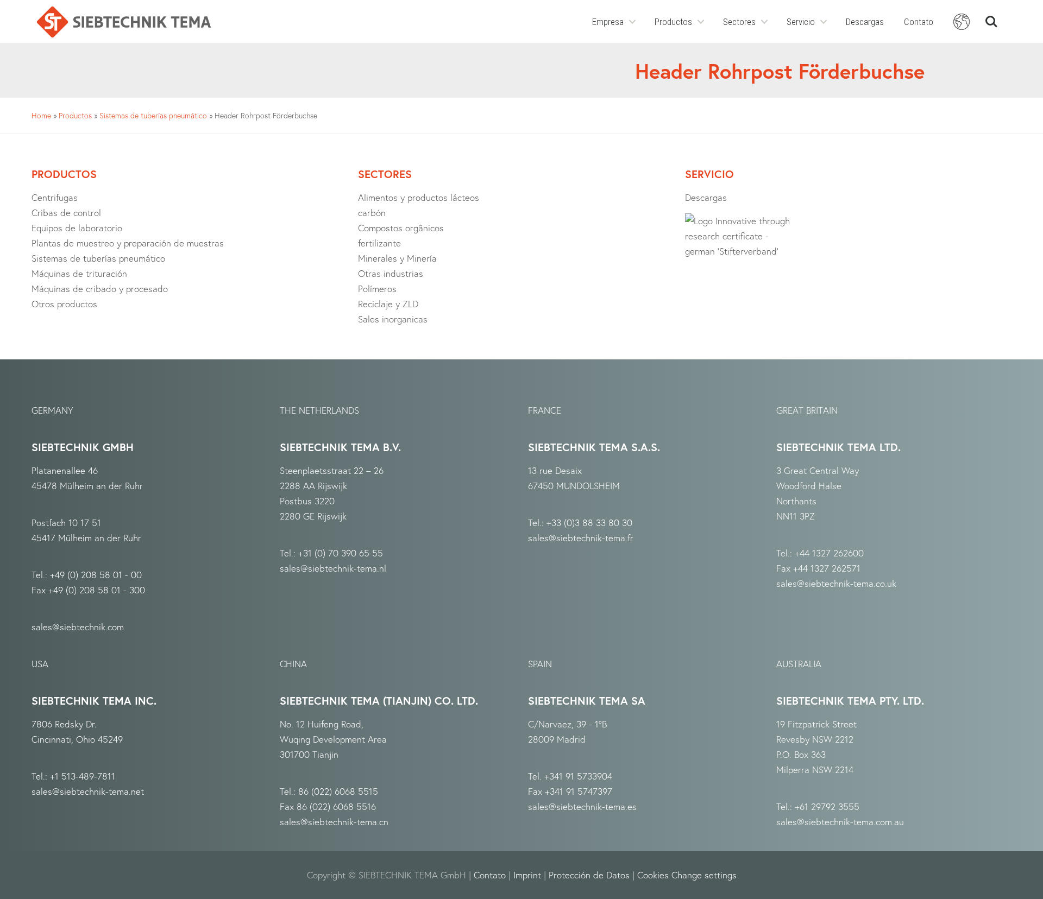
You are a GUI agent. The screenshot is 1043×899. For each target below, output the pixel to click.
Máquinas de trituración (79, 273)
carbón (372, 212)
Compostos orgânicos (401, 227)
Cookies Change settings (687, 875)
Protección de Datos (589, 875)
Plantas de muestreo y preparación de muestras (128, 243)
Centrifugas (55, 197)
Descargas (865, 21)
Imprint (527, 875)
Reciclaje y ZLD (388, 303)
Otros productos (64, 303)
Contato (918, 21)
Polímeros (377, 288)
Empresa (608, 21)
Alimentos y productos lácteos (418, 197)
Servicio (801, 21)
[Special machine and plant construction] (124, 22)
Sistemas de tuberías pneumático (153, 115)
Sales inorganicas (393, 319)
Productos (673, 21)
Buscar (991, 17)
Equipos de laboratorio (77, 227)
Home (41, 115)
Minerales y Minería (397, 258)
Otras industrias (390, 273)
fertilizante (379, 243)
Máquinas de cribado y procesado (100, 288)
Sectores (739, 21)
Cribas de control (66, 212)
